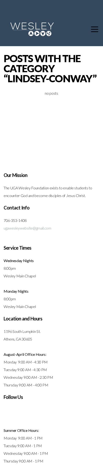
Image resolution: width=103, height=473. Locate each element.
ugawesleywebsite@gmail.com (27, 228)
